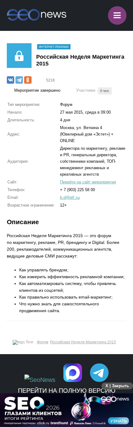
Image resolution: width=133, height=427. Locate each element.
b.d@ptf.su (70, 197)
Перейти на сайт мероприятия (88, 182)
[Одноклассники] (28, 80)
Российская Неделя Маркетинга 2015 (83, 342)
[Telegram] (19, 80)
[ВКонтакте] (10, 80)
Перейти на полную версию (66, 390)
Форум (42, 342)
